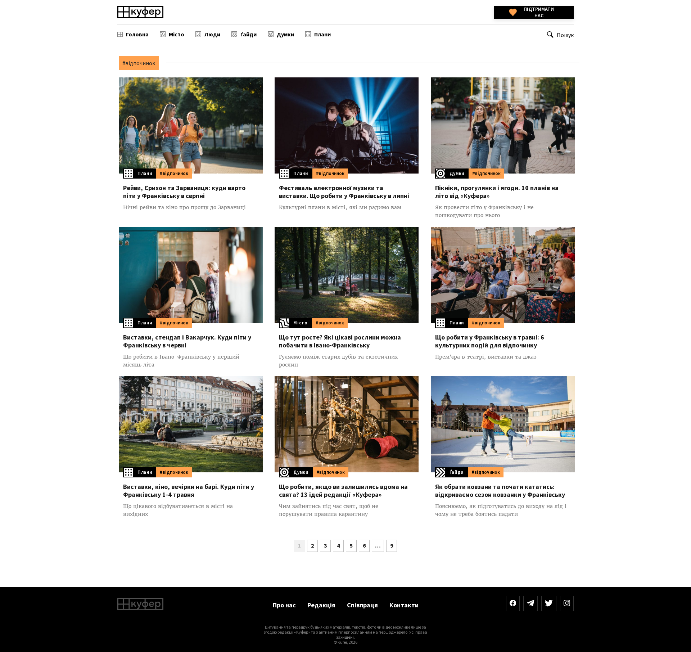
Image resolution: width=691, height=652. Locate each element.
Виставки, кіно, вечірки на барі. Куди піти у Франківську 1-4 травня (188, 491)
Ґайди (248, 34)
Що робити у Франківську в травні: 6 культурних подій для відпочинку (489, 341)
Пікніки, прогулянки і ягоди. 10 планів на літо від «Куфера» (497, 192)
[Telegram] (530, 603)
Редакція (321, 605)
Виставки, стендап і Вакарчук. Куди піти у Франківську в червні (187, 341)
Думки (285, 34)
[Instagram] (567, 603)
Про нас (284, 605)
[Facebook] (513, 603)
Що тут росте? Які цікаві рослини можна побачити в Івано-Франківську (340, 341)
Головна (137, 34)
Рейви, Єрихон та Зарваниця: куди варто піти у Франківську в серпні (184, 192)
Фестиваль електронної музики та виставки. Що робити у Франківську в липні (344, 192)
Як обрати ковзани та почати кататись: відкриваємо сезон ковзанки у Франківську (500, 491)
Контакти (404, 605)
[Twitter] (548, 603)
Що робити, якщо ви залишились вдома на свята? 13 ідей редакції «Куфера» (343, 491)
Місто (176, 34)
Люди (212, 34)
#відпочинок (174, 173)
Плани (322, 34)
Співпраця (362, 605)
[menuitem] (133, 34)
